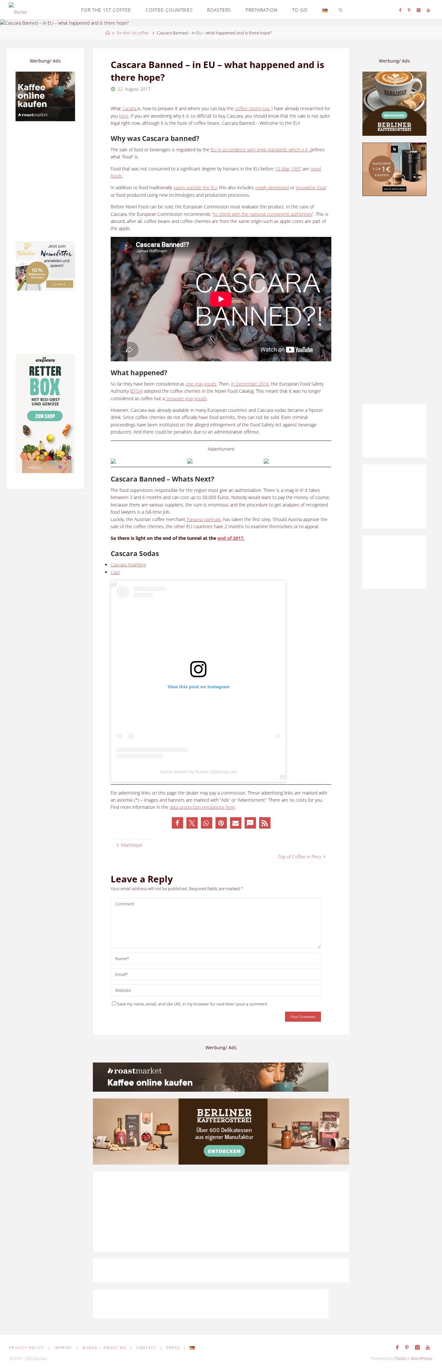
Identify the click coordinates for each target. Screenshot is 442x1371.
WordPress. (422, 1358)
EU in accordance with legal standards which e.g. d (261, 149)
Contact (146, 1347)
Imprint (63, 1347)
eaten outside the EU (195, 187)
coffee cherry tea (252, 108)
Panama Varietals (203, 519)
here (123, 116)
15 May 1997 (288, 169)
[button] (177, 823)
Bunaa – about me (105, 1347)
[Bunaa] (18, 9)
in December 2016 (250, 384)
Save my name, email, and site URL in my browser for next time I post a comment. (192, 1004)
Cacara (129, 108)
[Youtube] (428, 10)
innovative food (311, 187)
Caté (115, 572)
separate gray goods (186, 398)
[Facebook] (400, 10)
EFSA (136, 391)
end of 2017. (231, 538)
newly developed (272, 187)
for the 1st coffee (133, 33)
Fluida (399, 1358)
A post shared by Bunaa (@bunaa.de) (198, 771)
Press (173, 1347)
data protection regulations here (202, 807)
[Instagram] (419, 10)
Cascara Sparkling (128, 565)
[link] (341, 9)
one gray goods (201, 384)
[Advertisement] (394, 300)
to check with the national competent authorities (262, 214)
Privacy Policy (26, 1347)
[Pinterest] (409, 10)
